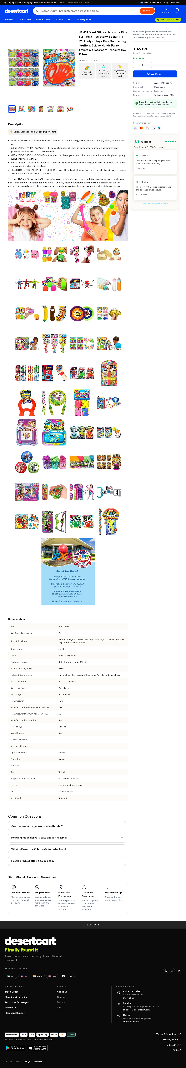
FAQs (177, 1050)
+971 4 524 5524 (131, 1021)
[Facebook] (178, 970)
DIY (69, 19)
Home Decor (25, 19)
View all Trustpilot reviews (155, 203)
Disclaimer (174, 1044)
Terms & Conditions (168, 1034)
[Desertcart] (16, 11)
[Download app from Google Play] (15, 1048)
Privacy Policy (172, 1039)
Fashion (59, 19)
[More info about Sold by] (171, 82)
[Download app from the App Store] (37, 1048)
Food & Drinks (43, 19)
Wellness (9, 19)
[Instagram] (165, 970)
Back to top (93, 924)
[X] (172, 970)
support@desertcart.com (136, 1009)
